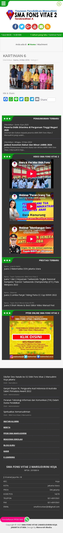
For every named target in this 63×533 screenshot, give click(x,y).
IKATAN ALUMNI (11, 421)
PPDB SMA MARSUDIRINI (15, 433)
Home (32, 44)
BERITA (7, 427)
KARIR (6, 451)
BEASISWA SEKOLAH (13, 439)
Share (43, 99)
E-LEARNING (9, 457)
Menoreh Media (44, 527)
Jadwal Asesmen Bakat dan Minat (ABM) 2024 (28, 144)
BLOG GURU (9, 445)
